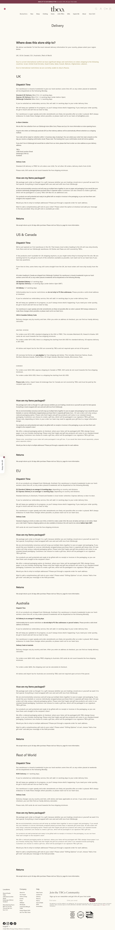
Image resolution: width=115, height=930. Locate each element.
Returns (59, 225)
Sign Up (92, 900)
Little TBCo (61, 14)
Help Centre (39, 892)
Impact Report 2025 (25, 910)
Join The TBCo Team (25, 912)
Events (21, 898)
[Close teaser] (4, 457)
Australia (37, 55)
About (84, 14)
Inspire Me (76, 14)
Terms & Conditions (24, 929)
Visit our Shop (23, 896)
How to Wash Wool (39, 903)
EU (32, 55)
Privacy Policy (14, 929)
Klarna (38, 900)
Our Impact (23, 894)
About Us (22, 892)
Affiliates (22, 902)
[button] (2, 465)
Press (21, 900)
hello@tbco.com (83, 116)
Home (52, 14)
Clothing (45, 14)
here (65, 126)
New (31, 14)
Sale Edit (92, 14)
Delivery (38, 896)
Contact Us (39, 894)
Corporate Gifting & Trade (25, 907)
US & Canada (24, 55)
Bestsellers (23, 14)
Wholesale (22, 904)
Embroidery (39, 906)
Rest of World (47, 55)
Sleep (38, 14)
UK (17, 55)
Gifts (68, 14)
